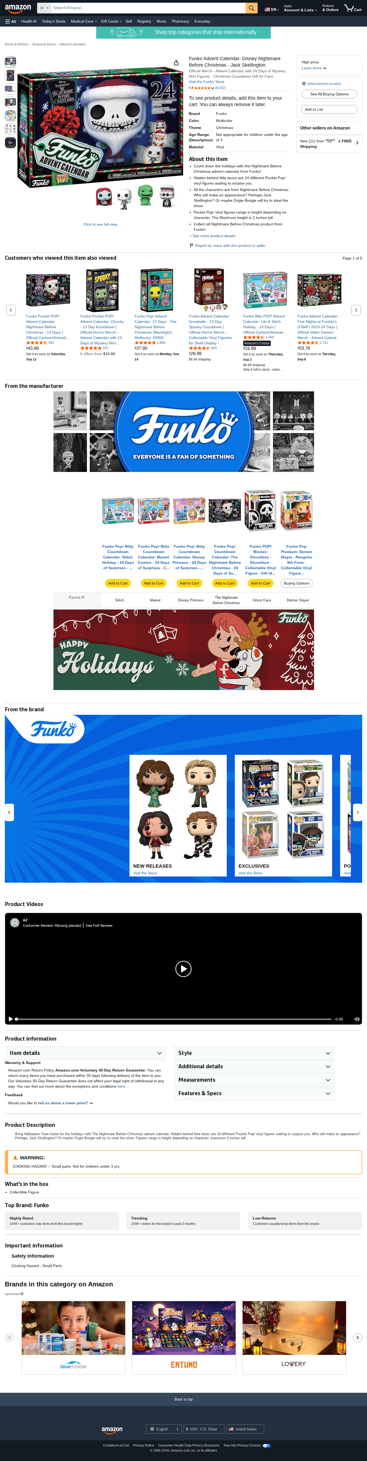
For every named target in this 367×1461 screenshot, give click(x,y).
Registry (144, 21)
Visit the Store (145, 873)
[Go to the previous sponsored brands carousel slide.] (9, 1338)
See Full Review (99, 925)
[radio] (10, 62)
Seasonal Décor (44, 44)
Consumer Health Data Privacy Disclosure (189, 1445)
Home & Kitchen (16, 44)
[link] (48, 326)
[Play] (9, 1019)
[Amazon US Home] (112, 1431)
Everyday (202, 21)
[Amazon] (18, 8)
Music (162, 21)
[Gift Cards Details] (121, 21)
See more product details (214, 236)
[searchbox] (148, 8)
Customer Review (38, 925)
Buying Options (297, 583)
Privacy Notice (143, 1445)
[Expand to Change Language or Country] (278, 10)
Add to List (314, 109)
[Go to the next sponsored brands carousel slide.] (357, 1338)
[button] (11, 21)
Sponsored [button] (12, 1294)
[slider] (174, 1019)
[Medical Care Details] (96, 21)
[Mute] (357, 1019)
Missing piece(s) (68, 925)
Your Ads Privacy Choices (242, 1445)
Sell (129, 21)
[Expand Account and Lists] (316, 10)
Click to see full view (100, 224)
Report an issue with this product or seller (230, 245)
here (121, 1086)
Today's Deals (54, 21)
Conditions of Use (116, 1445)
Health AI (29, 21)
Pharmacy (180, 21)
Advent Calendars (73, 44)
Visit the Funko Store (206, 82)
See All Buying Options (329, 94)
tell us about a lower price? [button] (63, 1103)
